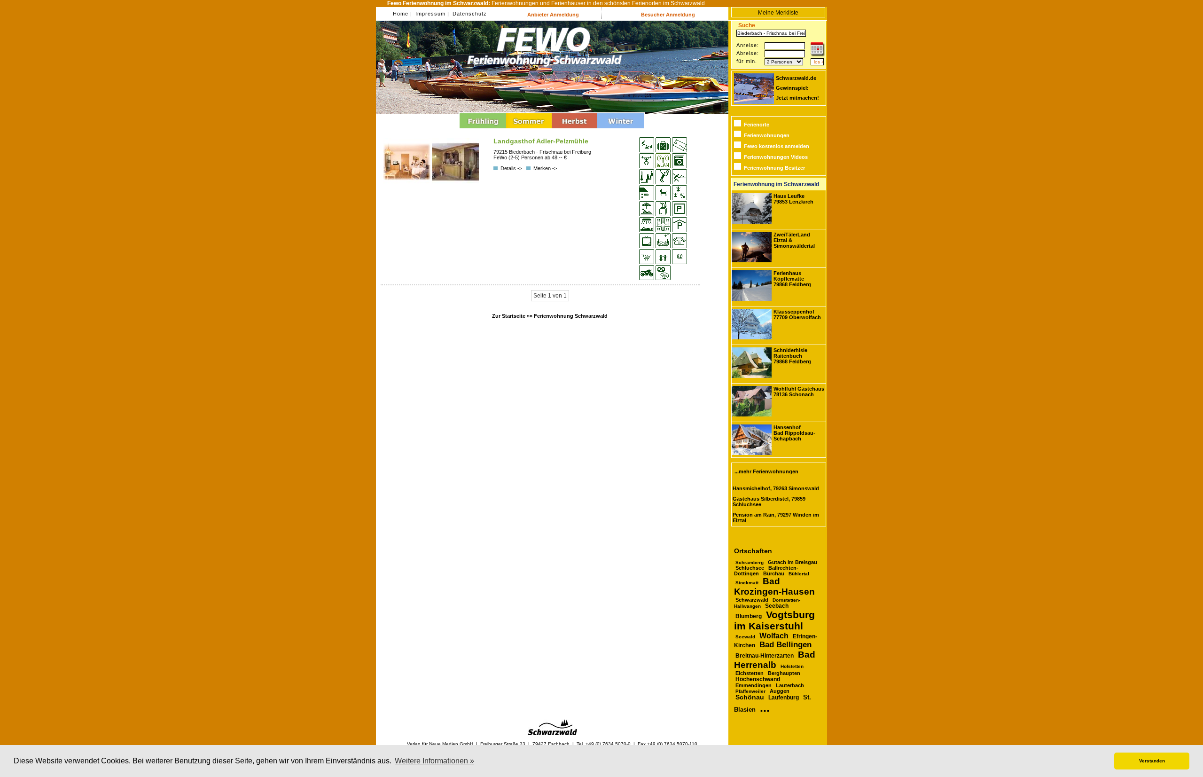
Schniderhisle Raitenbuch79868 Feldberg (792, 355)
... (765, 707)
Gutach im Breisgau (792, 562)
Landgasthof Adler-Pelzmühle (540, 141)
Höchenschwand (757, 679)
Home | (402, 13)
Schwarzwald (751, 600)
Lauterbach (790, 685)
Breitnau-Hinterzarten (764, 655)
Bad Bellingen (785, 644)
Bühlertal (799, 573)
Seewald (745, 636)
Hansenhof (794, 432)
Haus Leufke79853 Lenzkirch (793, 198)
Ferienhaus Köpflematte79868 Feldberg (792, 278)
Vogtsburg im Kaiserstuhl (774, 620)
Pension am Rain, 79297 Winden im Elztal (776, 517)
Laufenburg (783, 697)
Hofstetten (792, 666)
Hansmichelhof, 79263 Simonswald (776, 488)
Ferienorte (756, 124)
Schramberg (749, 562)
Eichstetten (749, 673)
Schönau (749, 697)
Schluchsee (749, 568)
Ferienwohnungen (766, 135)
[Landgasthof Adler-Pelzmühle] (407, 183)
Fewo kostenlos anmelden (776, 146)
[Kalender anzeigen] (818, 54)
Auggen (779, 691)
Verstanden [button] (1152, 760)
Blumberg (748, 616)
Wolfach (774, 636)
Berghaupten (784, 673)
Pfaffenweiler (750, 691)
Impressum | (431, 13)
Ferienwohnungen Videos (776, 157)
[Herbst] (574, 130)
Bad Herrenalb (774, 660)
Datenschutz (469, 13)
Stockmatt (746, 582)
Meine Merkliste (778, 12)
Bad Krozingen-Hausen (774, 586)
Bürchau (773, 573)
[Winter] (620, 130)
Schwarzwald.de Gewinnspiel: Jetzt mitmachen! (797, 88)
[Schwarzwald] (552, 733)
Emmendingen (753, 685)
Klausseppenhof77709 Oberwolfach (797, 314)
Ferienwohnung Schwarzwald (571, 316)
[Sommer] (529, 130)
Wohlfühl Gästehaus (798, 391)
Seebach (777, 606)
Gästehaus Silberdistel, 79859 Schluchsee (769, 501)
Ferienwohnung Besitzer (774, 168)
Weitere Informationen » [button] (434, 761)
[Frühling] (483, 130)
